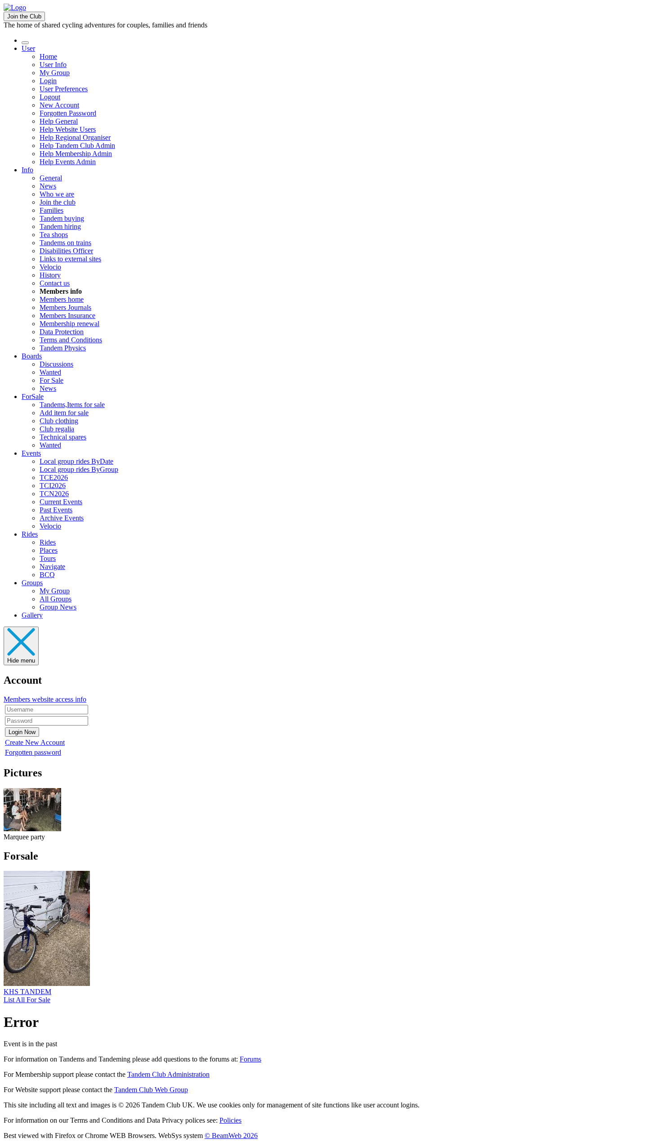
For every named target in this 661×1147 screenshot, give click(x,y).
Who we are (57, 194)
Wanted (50, 372)
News (48, 186)
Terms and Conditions (71, 340)
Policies (230, 1120)
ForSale (33, 396)
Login (48, 81)
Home (48, 56)
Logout (50, 97)
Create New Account (35, 742)
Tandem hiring (60, 226)
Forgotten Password (68, 113)
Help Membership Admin (76, 153)
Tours (48, 558)
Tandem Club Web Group (151, 1089)
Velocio (50, 267)
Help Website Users (68, 129)
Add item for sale (64, 413)
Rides (30, 534)
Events (31, 453)
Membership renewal (69, 323)
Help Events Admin (68, 162)
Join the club (58, 202)
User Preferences (64, 89)
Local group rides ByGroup (79, 469)
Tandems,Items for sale (72, 404)
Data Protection (62, 332)
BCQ (47, 574)
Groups (32, 583)
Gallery (32, 615)
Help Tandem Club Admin (77, 145)
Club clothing (59, 421)
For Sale (51, 380)
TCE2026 (54, 477)
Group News (58, 607)
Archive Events (62, 518)
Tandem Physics (63, 348)
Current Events (61, 502)
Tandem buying (62, 218)
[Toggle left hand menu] (25, 42)
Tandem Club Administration (168, 1074)
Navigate (52, 566)
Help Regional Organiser (75, 137)
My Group (55, 72)
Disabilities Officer (66, 251)
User (28, 48)
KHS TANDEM (27, 991)
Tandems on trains (65, 242)
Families (51, 210)
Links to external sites (70, 259)
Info (27, 170)
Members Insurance (67, 315)
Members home (62, 299)
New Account (59, 105)
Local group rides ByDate (76, 461)
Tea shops (54, 234)
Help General (59, 121)
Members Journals (65, 307)
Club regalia (57, 429)
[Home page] (15, 7)
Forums (250, 1059)
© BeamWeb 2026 (231, 1135)
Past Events (56, 510)
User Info (53, 64)
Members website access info (45, 699)
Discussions (56, 364)
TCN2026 (54, 493)
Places (49, 550)
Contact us (55, 283)
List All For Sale (27, 1000)
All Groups (55, 599)
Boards (32, 356)
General (51, 178)
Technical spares (63, 437)
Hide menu (21, 660)
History (50, 275)
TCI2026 (53, 485)
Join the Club (24, 16)
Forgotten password (33, 752)
